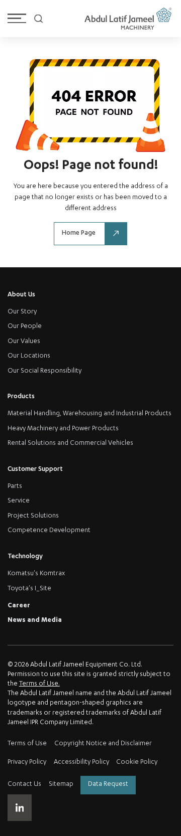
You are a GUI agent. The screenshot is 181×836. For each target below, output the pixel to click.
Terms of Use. (39, 684)
